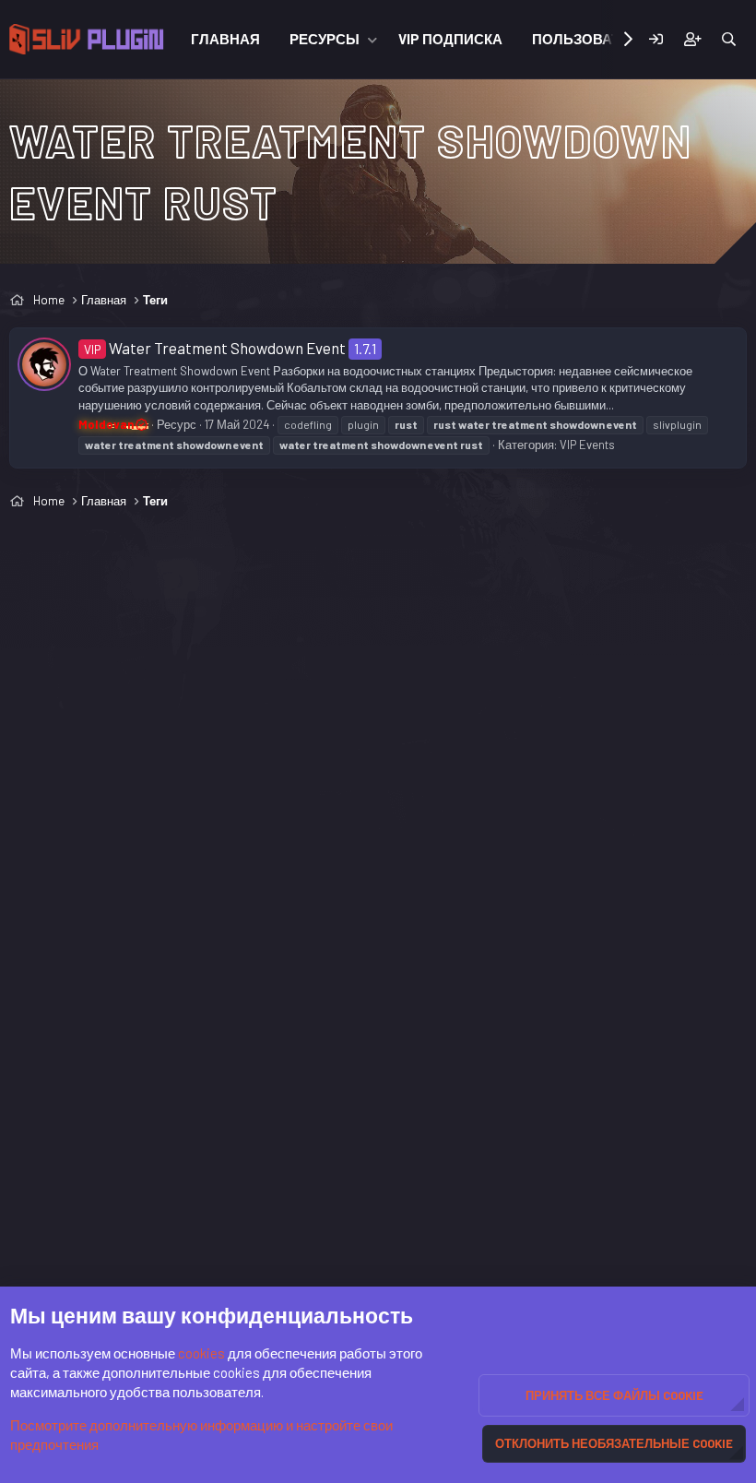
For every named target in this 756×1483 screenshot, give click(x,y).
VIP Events (587, 444)
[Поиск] (729, 39)
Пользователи (590, 38)
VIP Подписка (450, 38)
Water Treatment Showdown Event (215, 347)
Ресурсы (324, 38)
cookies (201, 1353)
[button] (372, 39)
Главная (225, 38)
